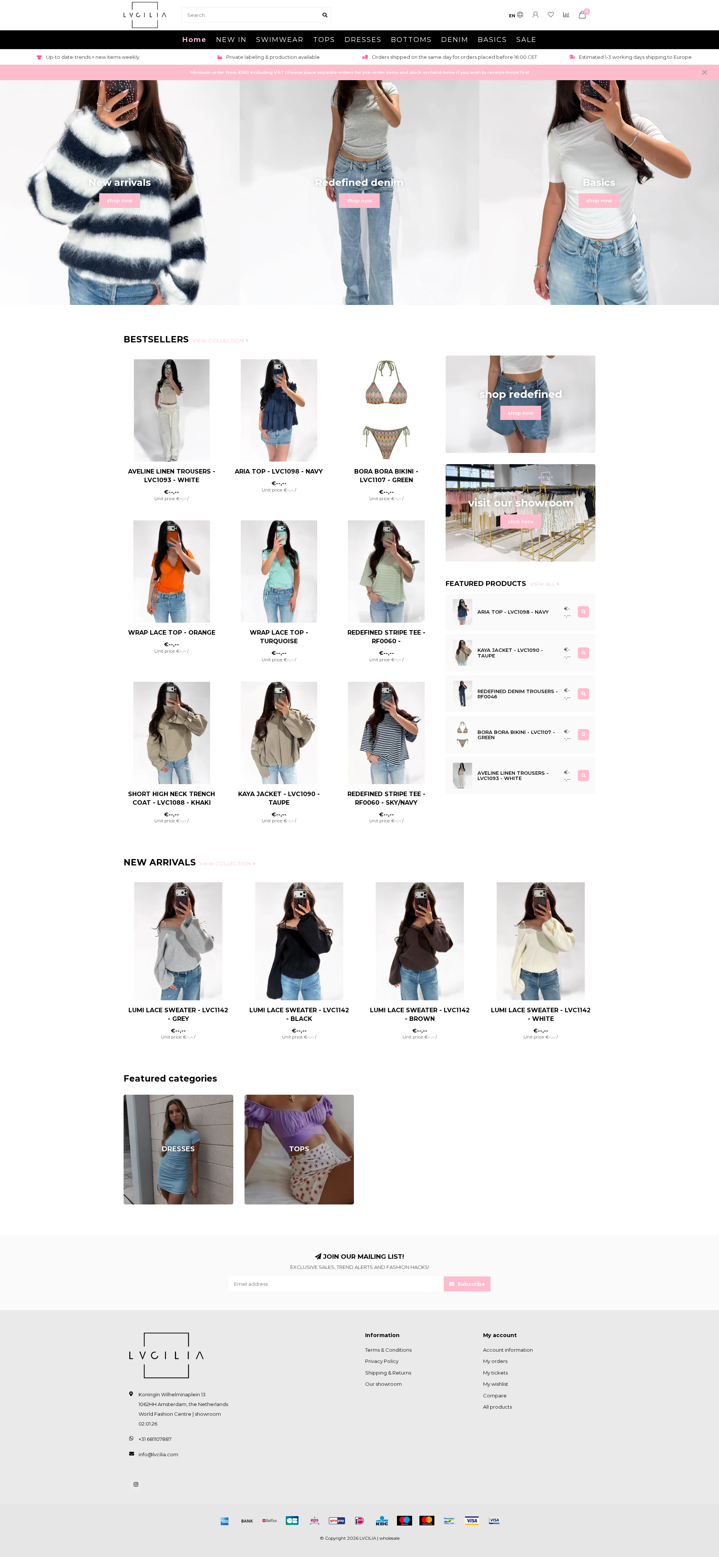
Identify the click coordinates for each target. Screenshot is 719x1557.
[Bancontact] (449, 1520)
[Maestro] (404, 1520)
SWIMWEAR (280, 40)
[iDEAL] (359, 1520)
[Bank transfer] (247, 1520)
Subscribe (470, 1284)
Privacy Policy (381, 1361)
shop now (120, 200)
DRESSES (363, 40)
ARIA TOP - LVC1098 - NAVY (279, 471)
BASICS (492, 40)
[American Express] (224, 1520)
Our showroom (383, 1384)
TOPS (324, 40)
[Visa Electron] (494, 1520)
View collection (219, 340)
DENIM (454, 40)
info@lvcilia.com (158, 1454)
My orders (495, 1361)
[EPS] (314, 1520)
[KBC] (382, 1520)
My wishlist (495, 1384)
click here (521, 521)
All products (497, 1407)
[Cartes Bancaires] (292, 1520)
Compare (495, 1396)
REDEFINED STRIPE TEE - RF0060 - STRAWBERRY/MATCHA (386, 641)
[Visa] (471, 1520)
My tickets (495, 1373)
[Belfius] (269, 1520)
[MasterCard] (427, 1520)
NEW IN (231, 40)
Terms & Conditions (388, 1350)
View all (543, 584)
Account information (508, 1350)
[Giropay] (337, 1520)
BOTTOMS (411, 40)
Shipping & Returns (388, 1373)
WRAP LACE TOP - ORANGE (171, 632)
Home (194, 40)
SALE (526, 40)
